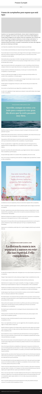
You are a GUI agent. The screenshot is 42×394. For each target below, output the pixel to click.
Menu (21, 6)
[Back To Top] (40, 391)
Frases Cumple (21, 3)
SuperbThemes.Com (16, 391)
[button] (21, 111)
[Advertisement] (21, 25)
